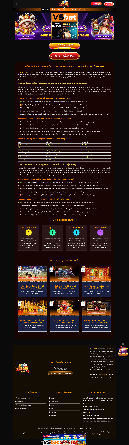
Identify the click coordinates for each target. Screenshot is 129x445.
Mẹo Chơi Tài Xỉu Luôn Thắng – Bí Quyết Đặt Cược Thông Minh (96, 321)
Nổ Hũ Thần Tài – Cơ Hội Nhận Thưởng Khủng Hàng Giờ (64, 321)
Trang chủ (45, 9)
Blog (85, 9)
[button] (16, 4)
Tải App (54, 9)
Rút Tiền (61, 9)
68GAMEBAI (93, 348)
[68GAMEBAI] (64, 4)
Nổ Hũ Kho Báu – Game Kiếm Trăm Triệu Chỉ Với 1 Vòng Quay (32, 321)
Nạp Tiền (70, 9)
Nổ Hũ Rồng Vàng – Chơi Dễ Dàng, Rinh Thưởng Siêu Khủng (96, 287)
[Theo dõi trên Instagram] (58, 368)
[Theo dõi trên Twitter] (61, 368)
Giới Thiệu (78, 9)
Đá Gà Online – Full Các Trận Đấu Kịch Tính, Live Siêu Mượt (64, 287)
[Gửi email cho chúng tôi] (65, 368)
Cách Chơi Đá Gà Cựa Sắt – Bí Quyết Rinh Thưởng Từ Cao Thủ (32, 287)
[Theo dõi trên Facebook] (55, 368)
